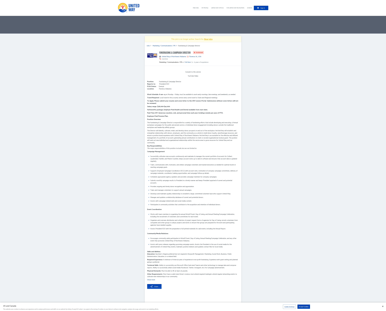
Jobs (148, 45)
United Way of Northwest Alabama (174, 56)
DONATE (249, 8)
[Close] (383, 306)
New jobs (208, 39)
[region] (193, 307)
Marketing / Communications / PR (164, 45)
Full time (188, 62)
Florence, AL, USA (195, 56)
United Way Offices (217, 8)
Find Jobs (196, 8)
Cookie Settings (289, 306)
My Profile (205, 8)
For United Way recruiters (235, 8)
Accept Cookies (304, 306)
